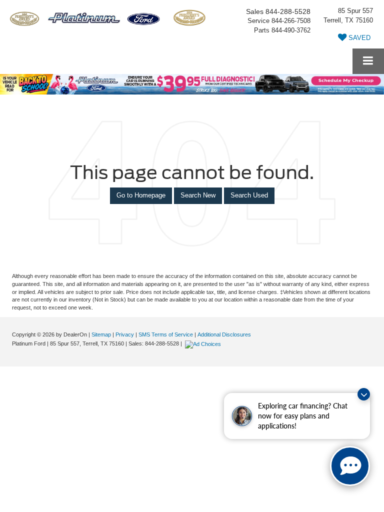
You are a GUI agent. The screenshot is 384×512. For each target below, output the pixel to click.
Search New (198, 195)
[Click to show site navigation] (368, 61)
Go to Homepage (141, 195)
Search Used (249, 195)
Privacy (125, 335)
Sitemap (101, 335)
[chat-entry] (350, 466)
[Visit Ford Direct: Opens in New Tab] (204, 343)
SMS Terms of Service (165, 335)
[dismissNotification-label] (364, 394)
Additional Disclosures (224, 335)
